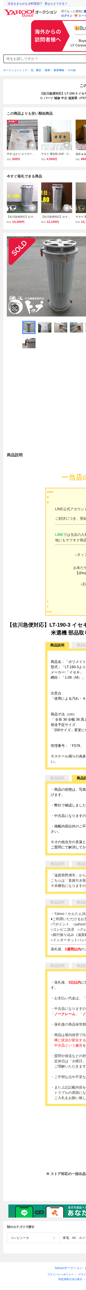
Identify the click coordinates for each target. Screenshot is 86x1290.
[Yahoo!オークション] (31, 10)
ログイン (67, 15)
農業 (47, 70)
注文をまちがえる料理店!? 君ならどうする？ (37, 3)
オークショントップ (15, 70)
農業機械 (59, 70)
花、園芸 (36, 70)
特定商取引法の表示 (70, 1279)
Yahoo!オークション (68, 1268)
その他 (72, 70)
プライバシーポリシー (60, 1274)
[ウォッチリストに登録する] (32, 145)
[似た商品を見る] (14, 308)
